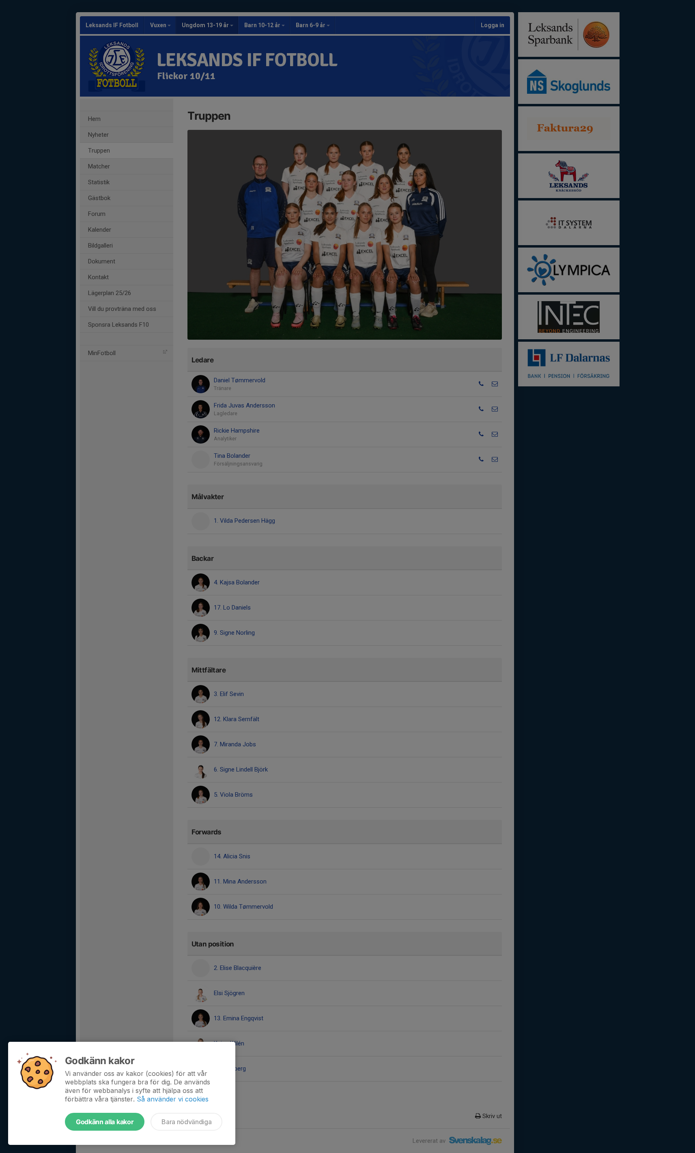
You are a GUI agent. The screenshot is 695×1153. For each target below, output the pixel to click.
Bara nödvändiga (186, 1122)
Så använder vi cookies (173, 1099)
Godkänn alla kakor (104, 1122)
